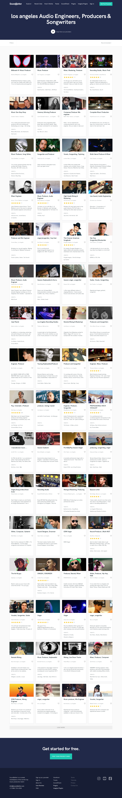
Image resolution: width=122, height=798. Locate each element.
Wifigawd (13, 676)
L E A (48, 593)
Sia (38, 131)
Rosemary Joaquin (41, 593)
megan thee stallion (94, 173)
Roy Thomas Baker (94, 427)
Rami (91, 467)
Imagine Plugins (83, 4)
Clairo (38, 299)
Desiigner (18, 383)
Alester (21, 257)
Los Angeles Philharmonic (96, 509)
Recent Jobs (38, 4)
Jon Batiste (13, 341)
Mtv (99, 257)
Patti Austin (14, 134)
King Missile (75, 509)
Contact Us (74, 785)
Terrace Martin (14, 343)
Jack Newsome (67, 176)
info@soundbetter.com (17, 786)
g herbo (76, 425)
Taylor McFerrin (53, 676)
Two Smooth (26, 257)
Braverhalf (102, 341)
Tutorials (73, 780)
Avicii (17, 467)
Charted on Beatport (68, 637)
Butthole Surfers (67, 509)
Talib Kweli (45, 676)
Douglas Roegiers (68, 257)
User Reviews (40, 785)
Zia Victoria (92, 341)
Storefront (56, 777)
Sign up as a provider (42, 777)
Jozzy (77, 383)
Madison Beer (47, 383)
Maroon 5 (42, 131)
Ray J (43, 215)
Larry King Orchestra (76, 467)
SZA (77, 215)
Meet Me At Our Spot (95, 676)
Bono (46, 131)
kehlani (91, 551)
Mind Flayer (14, 718)
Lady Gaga (39, 676)
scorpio (23, 676)
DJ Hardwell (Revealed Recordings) (72, 511)
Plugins (73, 4)
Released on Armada (68, 635)
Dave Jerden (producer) (100, 425)
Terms (73, 777)
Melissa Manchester (15, 131)
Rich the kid (72, 215)
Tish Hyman (66, 425)
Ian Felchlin (66, 259)
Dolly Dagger (20, 718)
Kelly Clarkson (103, 635)
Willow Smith (104, 676)
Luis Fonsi (20, 425)
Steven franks (67, 383)
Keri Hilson (92, 635)
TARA (97, 341)
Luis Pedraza (14, 425)
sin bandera (14, 217)
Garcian (52, 593)
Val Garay (92, 425)
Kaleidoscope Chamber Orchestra (98, 511)
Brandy (97, 635)
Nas (91, 89)
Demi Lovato (97, 551)
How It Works (48, 4)
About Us (39, 783)
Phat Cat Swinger (76, 257)
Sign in (92, 4)
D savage (13, 383)
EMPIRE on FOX (93, 257)
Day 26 (101, 89)
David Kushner (40, 89)
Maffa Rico (26, 718)
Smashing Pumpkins (78, 89)
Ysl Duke (39, 215)
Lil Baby (72, 425)
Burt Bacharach (24, 131)
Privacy (73, 783)
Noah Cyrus (92, 176)
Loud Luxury (40, 425)
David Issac (95, 467)
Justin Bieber (40, 383)
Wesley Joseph (44, 299)
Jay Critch (66, 215)
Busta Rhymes (95, 89)
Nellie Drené (14, 299)
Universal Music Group (16, 427)
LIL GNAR (23, 383)
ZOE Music (54, 89)
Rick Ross (13, 467)
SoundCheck (65, 4)
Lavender (18, 676)
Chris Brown (103, 173)
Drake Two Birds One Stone (17, 173)
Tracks (57, 4)
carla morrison (14, 215)
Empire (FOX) (67, 467)
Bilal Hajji (73, 383)
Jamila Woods (20, 341)
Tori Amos (66, 92)
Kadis (100, 467)
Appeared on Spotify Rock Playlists (72, 173)
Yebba (91, 679)
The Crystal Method (68, 89)
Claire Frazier (74, 176)
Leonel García (22, 215)
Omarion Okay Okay (16, 176)
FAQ (37, 788)
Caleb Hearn (48, 89)
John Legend (104, 551)
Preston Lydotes (15, 257)
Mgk (21, 467)
